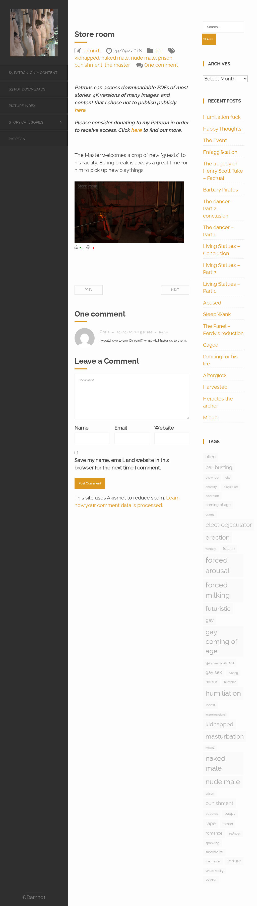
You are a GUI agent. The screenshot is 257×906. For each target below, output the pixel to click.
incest (210, 705)
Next (175, 289)
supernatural (214, 852)
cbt (227, 477)
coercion (212, 496)
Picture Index (22, 106)
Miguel (211, 418)
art (159, 51)
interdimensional (216, 714)
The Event (215, 140)
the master (117, 65)
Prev (88, 289)
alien (211, 456)
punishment (88, 65)
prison (165, 58)
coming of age (218, 504)
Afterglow (214, 375)
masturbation (225, 736)
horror (211, 681)
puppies (212, 814)
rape (211, 823)
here (80, 110)
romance (214, 833)
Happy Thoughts (222, 129)
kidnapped (87, 58)
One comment (161, 65)
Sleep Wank (217, 314)
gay (210, 620)
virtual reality (215, 871)
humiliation (223, 693)
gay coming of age (221, 641)
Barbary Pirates (220, 190)
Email (120, 428)
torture (234, 860)
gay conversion (220, 662)
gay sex (214, 672)
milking (210, 747)
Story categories (26, 122)
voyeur (211, 879)
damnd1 (92, 51)
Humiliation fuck (222, 117)
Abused (212, 303)
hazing (233, 673)
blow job (212, 477)
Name (82, 428)
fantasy (211, 549)
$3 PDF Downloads (27, 89)
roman (227, 824)
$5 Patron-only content (33, 73)
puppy (230, 814)
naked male (115, 58)
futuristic (218, 608)
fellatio (229, 548)
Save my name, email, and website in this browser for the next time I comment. (122, 464)
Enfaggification (220, 152)
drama (210, 514)
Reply (163, 332)
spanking (212, 843)
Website (164, 428)
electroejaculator (229, 524)
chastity (211, 487)
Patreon (17, 139)
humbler (230, 682)
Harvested (215, 387)
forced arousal (218, 565)
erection (217, 537)
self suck (234, 833)
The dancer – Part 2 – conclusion (218, 208)
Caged (210, 345)
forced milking (218, 590)
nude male (143, 58)
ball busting (219, 467)
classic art (231, 487)
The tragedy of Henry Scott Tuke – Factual (223, 171)
